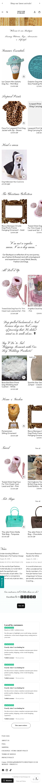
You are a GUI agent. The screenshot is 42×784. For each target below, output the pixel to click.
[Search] (7, 12)
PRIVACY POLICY (8, 757)
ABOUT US (5, 740)
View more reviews (21, 725)
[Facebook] (3, 770)
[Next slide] (39, 3)
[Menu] (2, 12)
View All (21, 606)
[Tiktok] (10, 770)
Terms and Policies (21, 781)
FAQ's (3, 744)
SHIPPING (5, 747)
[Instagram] (6, 770)
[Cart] (39, 12)
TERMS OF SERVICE (9, 754)
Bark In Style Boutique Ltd (23, 777)
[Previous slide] (2, 3)
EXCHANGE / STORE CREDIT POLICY (15, 751)
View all (37, 448)
